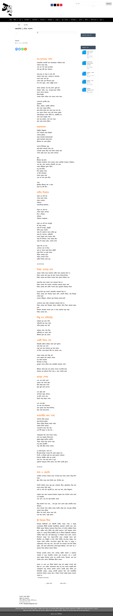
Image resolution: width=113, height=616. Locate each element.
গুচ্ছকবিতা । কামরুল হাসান (90, 73)
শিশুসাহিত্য (73, 20)
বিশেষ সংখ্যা (93, 20)
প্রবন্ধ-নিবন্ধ (34, 20)
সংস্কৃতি (57, 20)
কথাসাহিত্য (26, 20)
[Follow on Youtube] (58, 5)
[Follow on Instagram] (61, 5)
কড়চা (101, 20)
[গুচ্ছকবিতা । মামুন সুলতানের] (84, 82)
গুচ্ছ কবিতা (25, 43)
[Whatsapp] (22, 49)
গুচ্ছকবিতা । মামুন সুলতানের (90, 81)
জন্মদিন (88, 58)
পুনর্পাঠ (80, 20)
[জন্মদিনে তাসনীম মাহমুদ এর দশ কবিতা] (84, 52)
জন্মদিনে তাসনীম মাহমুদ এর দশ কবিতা (90, 53)
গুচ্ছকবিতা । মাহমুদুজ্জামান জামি (90, 89)
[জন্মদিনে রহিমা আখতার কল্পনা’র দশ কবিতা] (84, 63)
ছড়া (20, 20)
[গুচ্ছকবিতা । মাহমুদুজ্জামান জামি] (84, 90)
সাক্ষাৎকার (42, 20)
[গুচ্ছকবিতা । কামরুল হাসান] (84, 74)
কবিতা (15, 20)
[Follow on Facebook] (52, 5)
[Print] (25, 49)
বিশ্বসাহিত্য (50, 20)
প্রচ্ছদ (10, 20)
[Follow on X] (55, 5)
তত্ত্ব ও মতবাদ (65, 20)
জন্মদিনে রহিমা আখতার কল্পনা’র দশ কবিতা (90, 63)
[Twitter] (19, 49)
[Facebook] (16, 49)
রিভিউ (86, 20)
